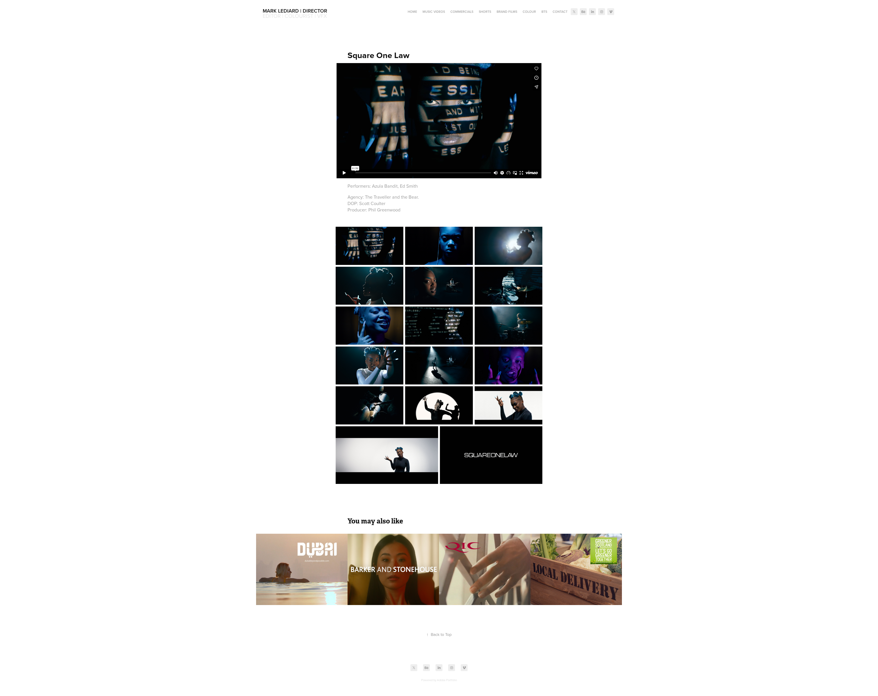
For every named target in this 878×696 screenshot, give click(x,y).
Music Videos (434, 11)
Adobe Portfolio (447, 680)
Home (412, 11)
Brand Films (507, 11)
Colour (529, 11)
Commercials (461, 11)
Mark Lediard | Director (295, 10)
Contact (560, 11)
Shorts (485, 11)
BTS (544, 11)
